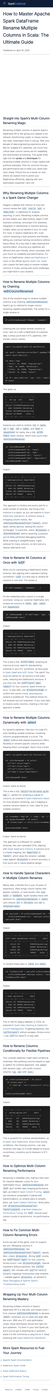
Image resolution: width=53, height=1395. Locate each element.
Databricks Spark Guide (14, 1365)
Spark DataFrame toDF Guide (19, 672)
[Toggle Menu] (4, 4)
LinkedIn (18, 1390)
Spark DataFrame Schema (20, 849)
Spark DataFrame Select (37, 798)
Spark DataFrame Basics (14, 1371)
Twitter (27, 1390)
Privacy (36, 1390)
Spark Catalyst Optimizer (25, 1202)
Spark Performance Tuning (16, 1376)
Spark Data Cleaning (24, 1025)
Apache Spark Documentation (17, 1360)
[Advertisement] (26, 84)
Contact (45, 1390)
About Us (8, 1390)
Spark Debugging (11, 1280)
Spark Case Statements (16, 1142)
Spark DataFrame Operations (31, 1338)
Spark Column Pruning (31, 1192)
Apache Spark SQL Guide (34, 261)
